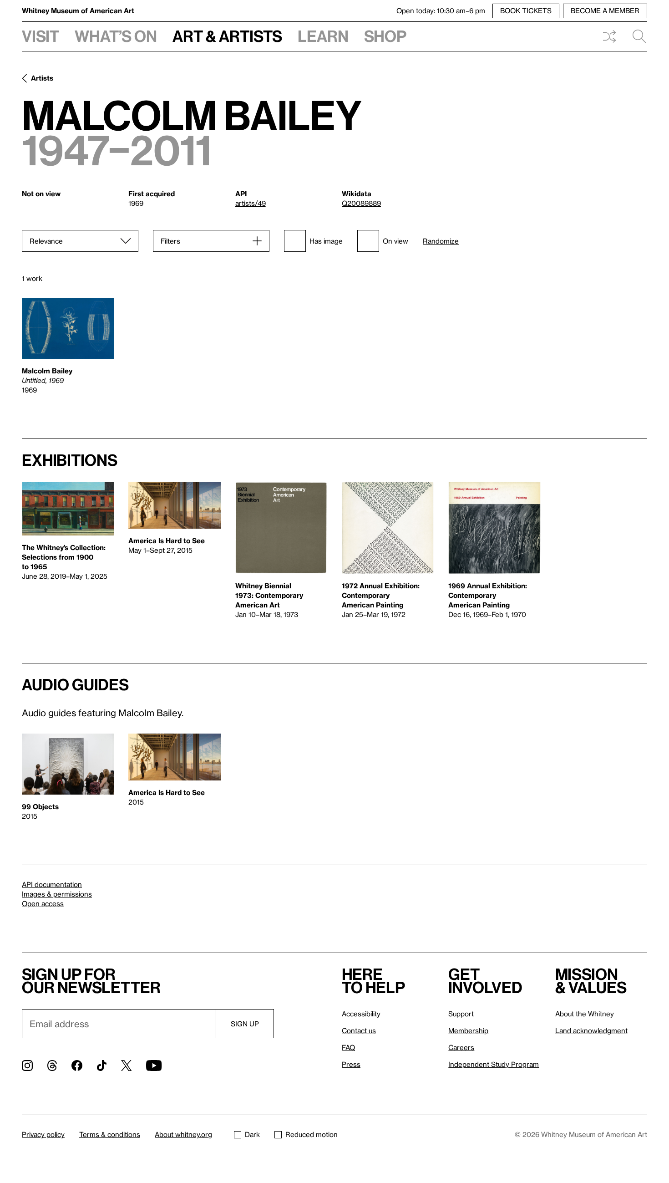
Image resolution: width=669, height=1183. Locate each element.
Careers (461, 1047)
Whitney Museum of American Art (78, 10)
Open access (43, 903)
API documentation (52, 884)
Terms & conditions (109, 1134)
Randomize (441, 241)
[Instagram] (27, 1065)
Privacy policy (43, 1134)
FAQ (348, 1047)
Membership (468, 1030)
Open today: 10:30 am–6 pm (440, 10)
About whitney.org (183, 1134)
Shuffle (609, 36)
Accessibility (361, 1014)
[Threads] (52, 1065)
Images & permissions (57, 894)
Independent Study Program (493, 1064)
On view (395, 241)
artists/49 (250, 203)
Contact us (359, 1030)
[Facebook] (77, 1065)
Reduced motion (311, 1134)
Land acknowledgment (591, 1030)
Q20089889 (361, 203)
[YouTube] (154, 1065)
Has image (326, 241)
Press (351, 1064)
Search (635, 36)
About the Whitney (584, 1014)
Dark (252, 1134)
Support (461, 1014)
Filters (170, 241)
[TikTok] (102, 1065)
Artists (42, 78)
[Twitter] (126, 1065)
